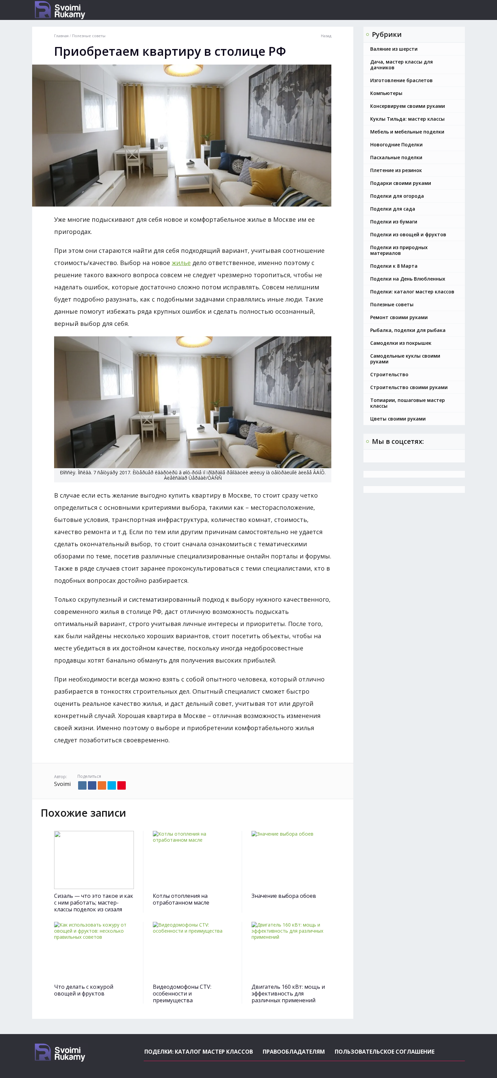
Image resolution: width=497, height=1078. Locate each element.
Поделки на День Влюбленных (407, 279)
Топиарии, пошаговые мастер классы (407, 403)
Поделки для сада (392, 209)
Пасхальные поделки (396, 157)
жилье (181, 263)
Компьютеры (386, 93)
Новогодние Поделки (396, 144)
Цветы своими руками (398, 418)
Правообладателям (294, 1051)
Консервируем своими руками (407, 106)
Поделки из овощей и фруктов (408, 234)
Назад (326, 35)
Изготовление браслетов (401, 80)
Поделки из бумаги (393, 221)
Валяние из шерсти (394, 49)
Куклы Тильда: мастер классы (407, 119)
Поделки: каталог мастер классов (412, 291)
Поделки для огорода (397, 196)
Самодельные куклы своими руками (405, 359)
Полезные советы (391, 304)
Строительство (389, 374)
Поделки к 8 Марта (394, 266)
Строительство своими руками (409, 387)
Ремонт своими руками (399, 317)
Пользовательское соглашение (384, 1051)
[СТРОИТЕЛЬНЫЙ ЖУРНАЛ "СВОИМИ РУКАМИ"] (84, 10)
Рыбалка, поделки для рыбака (408, 330)
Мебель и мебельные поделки (407, 131)
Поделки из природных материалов (399, 250)
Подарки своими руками (400, 183)
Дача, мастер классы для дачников (401, 64)
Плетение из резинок (396, 170)
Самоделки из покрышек (400, 343)
